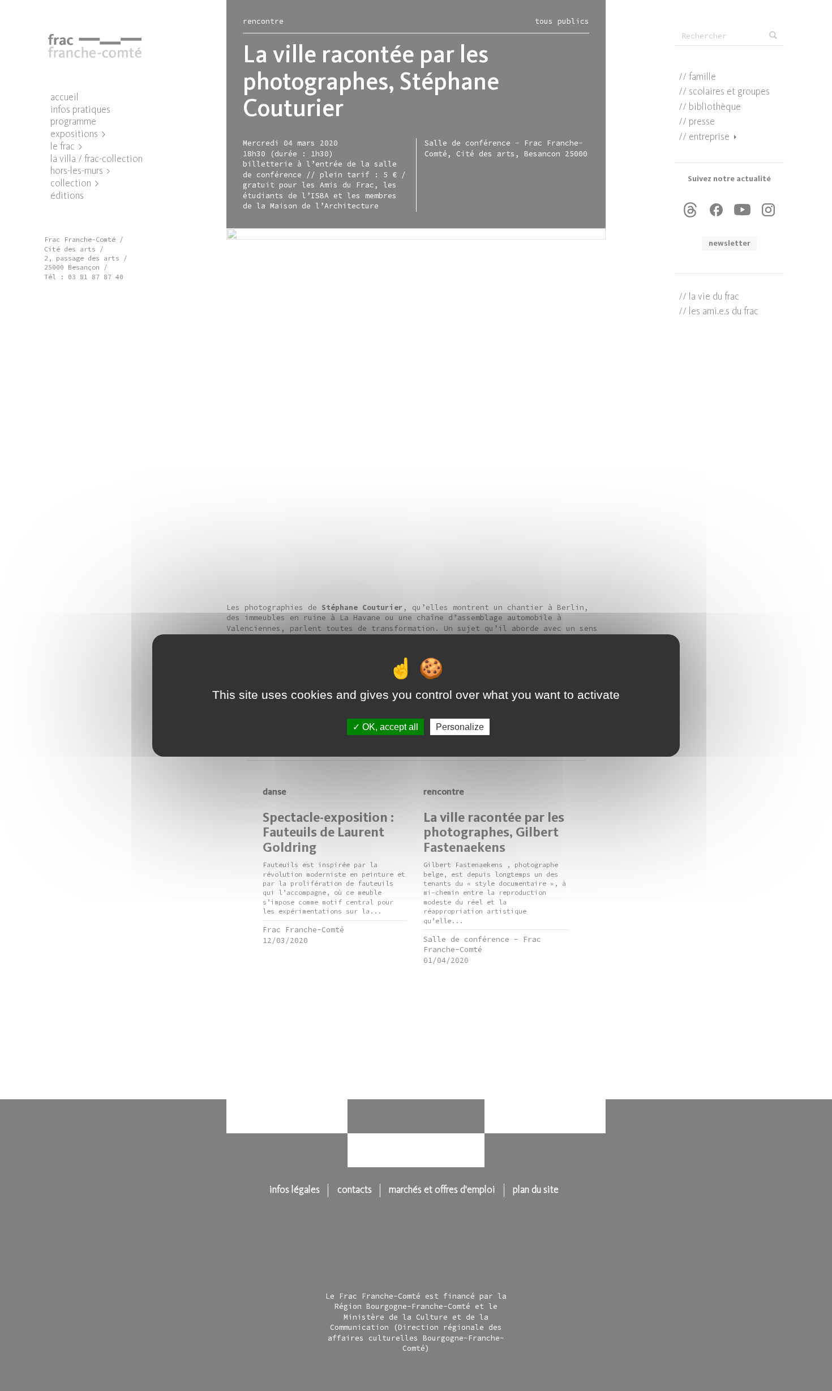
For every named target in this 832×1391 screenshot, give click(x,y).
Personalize (460, 727)
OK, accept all (389, 727)
